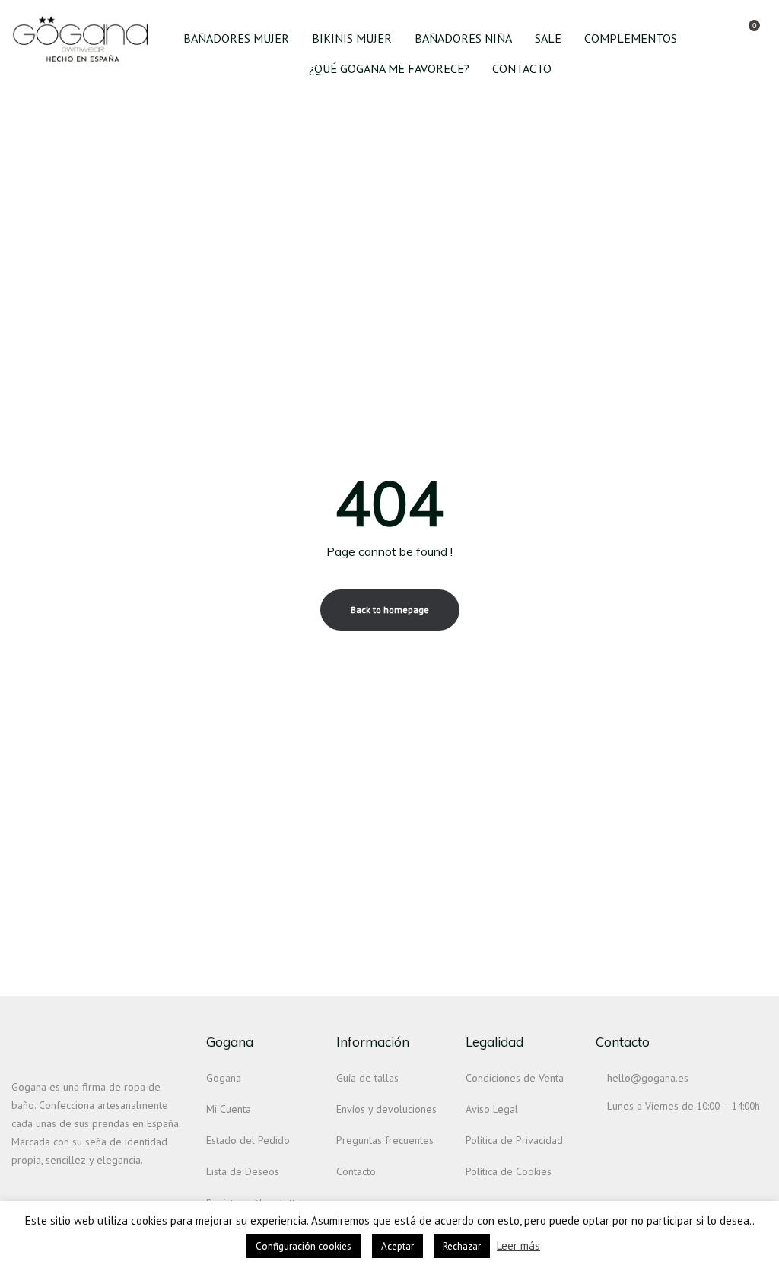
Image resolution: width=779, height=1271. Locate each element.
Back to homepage (390, 609)
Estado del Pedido (248, 1140)
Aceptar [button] (397, 1246)
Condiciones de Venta (515, 1078)
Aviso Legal (492, 1109)
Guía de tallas (367, 1078)
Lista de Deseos (242, 1171)
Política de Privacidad (514, 1140)
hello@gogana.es (647, 1078)
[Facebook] (45, 1193)
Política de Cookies (509, 1171)
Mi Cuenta (228, 1109)
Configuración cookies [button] (303, 1246)
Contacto (356, 1171)
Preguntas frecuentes (385, 1140)
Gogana (223, 1078)
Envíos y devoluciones (386, 1109)
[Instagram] (17, 1193)
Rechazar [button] (462, 1246)
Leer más (518, 1245)
